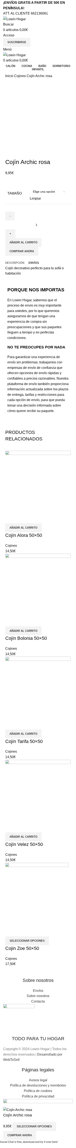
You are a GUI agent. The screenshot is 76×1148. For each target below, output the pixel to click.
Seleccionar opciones (34, 1126)
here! (55, 1141)
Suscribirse (16, 42)
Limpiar (35, 198)
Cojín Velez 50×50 (24, 844)
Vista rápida (10, 518)
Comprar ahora (22, 251)
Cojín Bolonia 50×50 (26, 638)
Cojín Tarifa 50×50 (24, 741)
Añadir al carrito (23, 242)
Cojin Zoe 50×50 (22, 948)
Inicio (9, 76)
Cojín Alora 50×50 (23, 535)
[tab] (14, 263)
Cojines (20, 76)
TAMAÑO (14, 193)
